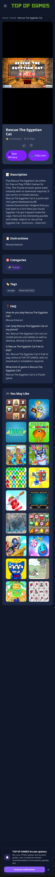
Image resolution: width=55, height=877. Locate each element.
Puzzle (13, 17)
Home (5, 17)
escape (11, 290)
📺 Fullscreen (38, 155)
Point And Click (26, 290)
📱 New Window (12, 155)
